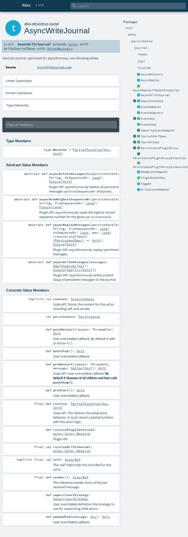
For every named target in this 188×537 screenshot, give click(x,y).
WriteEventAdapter (155, 189)
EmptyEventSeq (152, 101)
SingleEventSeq (153, 177)
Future (55, 181)
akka (27, 24)
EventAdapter (151, 107)
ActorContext (82, 299)
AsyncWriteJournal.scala (54, 67)
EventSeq (147, 118)
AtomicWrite (71, 266)
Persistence (89, 317)
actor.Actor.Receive (71, 433)
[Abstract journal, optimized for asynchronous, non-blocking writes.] (139, 95)
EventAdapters (152, 113)
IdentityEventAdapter (158, 130)
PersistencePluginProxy (159, 148)
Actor (73, 44)
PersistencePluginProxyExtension (159, 158)
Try (78, 270)
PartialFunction (87, 150)
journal (54, 24)
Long (96, 177)
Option (76, 368)
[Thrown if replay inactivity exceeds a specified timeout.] (139, 86)
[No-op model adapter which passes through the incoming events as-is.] (139, 131)
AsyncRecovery (152, 74)
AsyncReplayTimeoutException (156, 90)
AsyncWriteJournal (155, 95)
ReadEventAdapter (154, 172)
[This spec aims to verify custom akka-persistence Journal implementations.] (139, 142)
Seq (56, 266)
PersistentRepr (68, 240)
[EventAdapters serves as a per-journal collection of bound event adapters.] (139, 113)
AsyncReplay (150, 80)
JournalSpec (150, 142)
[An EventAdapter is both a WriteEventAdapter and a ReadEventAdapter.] (139, 107)
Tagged (146, 183)
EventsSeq (148, 124)
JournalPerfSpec (153, 136)
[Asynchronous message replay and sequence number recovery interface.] (139, 75)
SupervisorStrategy (70, 499)
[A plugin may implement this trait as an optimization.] (139, 80)
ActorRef (73, 459)
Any (107, 150)
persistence (40, 24)
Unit (57, 153)
